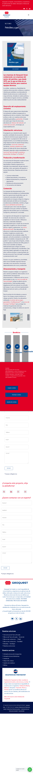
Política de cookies (16, 709)
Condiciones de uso (25, 709)
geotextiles (19, 119)
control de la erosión (9, 125)
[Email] (25, 491)
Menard (6, 688)
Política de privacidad (13, 711)
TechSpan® (14, 154)
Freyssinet (18, 688)
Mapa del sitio (22, 707)
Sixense (6, 689)
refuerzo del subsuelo (18, 123)
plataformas (19, 146)
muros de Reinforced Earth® (14, 205)
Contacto (17, 707)
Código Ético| (9, 709)
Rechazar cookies (16, 394)
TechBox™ (21, 154)
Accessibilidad (21, 711)
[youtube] (24, 8)
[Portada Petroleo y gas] (15, 43)
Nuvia (24, 688)
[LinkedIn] (11, 491)
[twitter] (27, 8)
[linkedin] (29, 8)
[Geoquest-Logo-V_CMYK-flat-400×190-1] (6, 12)
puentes (12, 146)
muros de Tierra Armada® (10, 152)
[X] (4, 491)
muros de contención (18, 144)
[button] (4, 317)
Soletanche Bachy (24, 686)
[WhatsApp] (18, 491)
